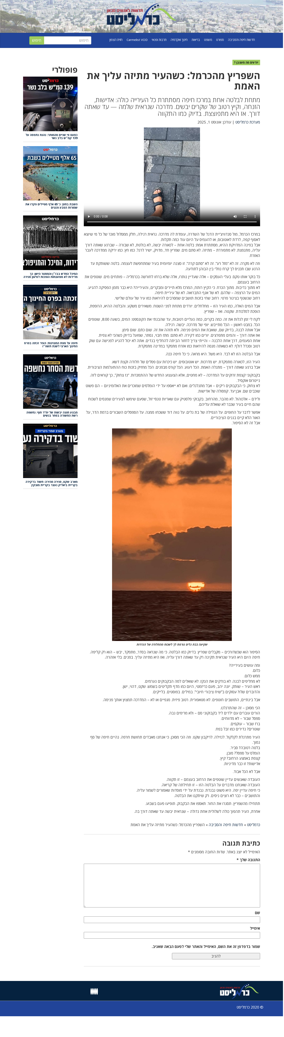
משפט (208, 40)
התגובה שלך (248, 859)
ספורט (220, 40)
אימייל (255, 928)
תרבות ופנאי (159, 40)
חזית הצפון (116, 40)
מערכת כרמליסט (247, 122)
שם (257, 912)
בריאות (196, 40)
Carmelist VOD (137, 40)
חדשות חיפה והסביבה (241, 40)
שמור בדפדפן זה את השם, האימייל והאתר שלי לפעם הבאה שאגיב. (206, 946)
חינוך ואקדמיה (179, 40)
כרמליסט (253, 824)
